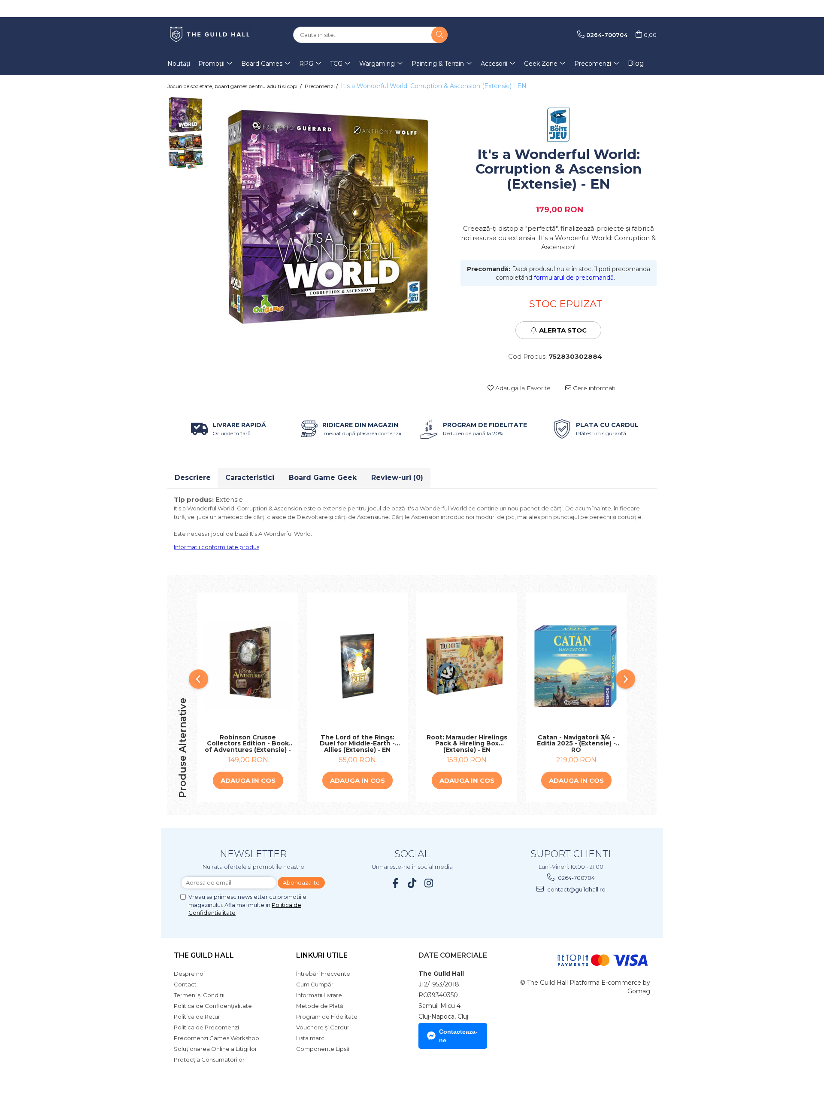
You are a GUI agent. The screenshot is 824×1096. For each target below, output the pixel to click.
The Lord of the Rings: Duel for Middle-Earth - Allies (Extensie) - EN (357, 743)
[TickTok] (412, 883)
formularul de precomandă (574, 277)
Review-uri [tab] (397, 477)
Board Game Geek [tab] (323, 477)
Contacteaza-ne (458, 1036)
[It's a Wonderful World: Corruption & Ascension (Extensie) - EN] (328, 217)
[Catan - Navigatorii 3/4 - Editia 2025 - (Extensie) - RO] (576, 665)
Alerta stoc (563, 330)
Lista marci (311, 1038)
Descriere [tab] (193, 477)
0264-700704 (576, 877)
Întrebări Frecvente (323, 973)
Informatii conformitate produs (216, 546)
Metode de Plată (319, 1005)
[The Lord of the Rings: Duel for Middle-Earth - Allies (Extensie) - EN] (357, 665)
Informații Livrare (319, 995)
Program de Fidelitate (326, 1016)
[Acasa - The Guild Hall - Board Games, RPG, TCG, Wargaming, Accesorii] (210, 35)
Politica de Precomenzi (206, 1027)
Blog (636, 63)
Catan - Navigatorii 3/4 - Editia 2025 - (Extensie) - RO (576, 743)
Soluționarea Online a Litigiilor (215, 1048)
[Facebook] (395, 883)
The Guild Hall (204, 955)
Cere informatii (594, 388)
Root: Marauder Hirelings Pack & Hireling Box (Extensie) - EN (467, 743)
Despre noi (189, 973)
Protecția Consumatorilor (209, 1059)
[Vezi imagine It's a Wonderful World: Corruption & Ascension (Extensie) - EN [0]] (185, 115)
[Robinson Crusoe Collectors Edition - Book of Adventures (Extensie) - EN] (248, 665)
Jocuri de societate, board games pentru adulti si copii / (235, 86)
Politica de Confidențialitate (213, 1005)
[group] (328, 217)
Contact (185, 984)
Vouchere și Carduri (323, 1027)
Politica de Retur (197, 1016)
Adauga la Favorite (522, 388)
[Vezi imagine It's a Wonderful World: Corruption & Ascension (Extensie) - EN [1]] (185, 151)
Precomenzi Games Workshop (216, 1038)
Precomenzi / (322, 86)
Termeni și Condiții (199, 995)
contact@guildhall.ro (576, 889)
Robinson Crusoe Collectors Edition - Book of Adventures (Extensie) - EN (248, 743)
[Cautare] (439, 35)
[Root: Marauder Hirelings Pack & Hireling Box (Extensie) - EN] (467, 665)
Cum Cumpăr (314, 984)
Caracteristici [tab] (249, 477)
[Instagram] (428, 883)
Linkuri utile (322, 955)
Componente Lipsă (323, 1048)
